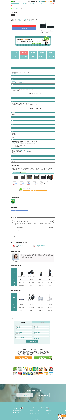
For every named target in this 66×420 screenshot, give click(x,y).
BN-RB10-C (14, 181)
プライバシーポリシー (49, 412)
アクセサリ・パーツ (33, 413)
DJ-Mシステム (26, 151)
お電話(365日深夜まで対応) (19, 20)
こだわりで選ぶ (18, 327)
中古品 (17, 19)
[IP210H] (50, 276)
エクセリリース (31, 285)
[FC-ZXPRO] (22, 276)
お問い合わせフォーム (28, 20)
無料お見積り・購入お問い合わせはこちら (24, 25)
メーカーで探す (32, 407)
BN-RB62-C (34, 181)
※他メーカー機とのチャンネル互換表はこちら (18, 82)
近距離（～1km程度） (21, 282)
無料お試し (39, 410)
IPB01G (41, 181)
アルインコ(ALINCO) (15, 8)
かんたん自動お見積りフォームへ (34, 190)
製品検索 (42, 1)
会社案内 (47, 407)
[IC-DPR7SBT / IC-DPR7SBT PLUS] (41, 276)
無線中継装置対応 (14, 73)
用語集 (47, 405)
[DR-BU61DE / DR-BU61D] (31, 276)
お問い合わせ (49, 1)
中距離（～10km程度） (31, 282)
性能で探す (31, 410)
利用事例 (39, 412)
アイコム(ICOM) (40, 281)
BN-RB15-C (21, 181)
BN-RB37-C (28, 181)
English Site (47, 413)
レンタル (20, 19)
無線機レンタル (40, 405)
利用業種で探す (32, 412)
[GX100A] (22, 301)
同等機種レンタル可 (21, 285)
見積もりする (21, 279)
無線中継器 (13, 81)
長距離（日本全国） (50, 282)
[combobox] (24, 326)
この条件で (32, 341)
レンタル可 (50, 285)
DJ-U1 (38, 255)
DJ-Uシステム (14, 142)
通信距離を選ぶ (18, 329)
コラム (39, 413)
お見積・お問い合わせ (33, 93)
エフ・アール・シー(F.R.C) (21, 281)
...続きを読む (15, 183)
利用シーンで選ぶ (36, 327)
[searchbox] (24, 326)
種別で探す (31, 405)
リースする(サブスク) (41, 407)
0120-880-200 (34, 1)
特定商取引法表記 (48, 410)
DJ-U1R (22, 150)
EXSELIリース (24, 19)
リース (39, 332)
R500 (47, 181)
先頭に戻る (65, 411)
